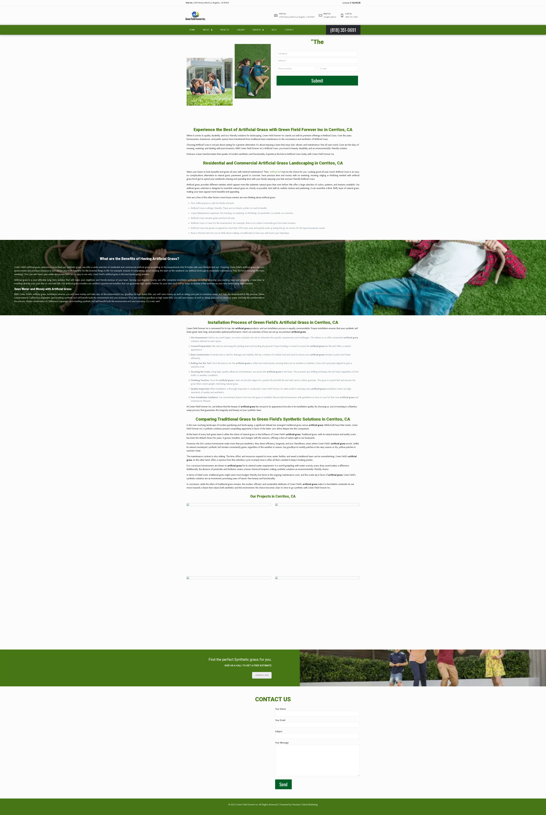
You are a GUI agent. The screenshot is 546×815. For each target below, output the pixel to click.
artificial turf (275, 172)
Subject (278, 731)
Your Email (280, 720)
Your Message (282, 742)
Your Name (280, 709)
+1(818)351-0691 (262, 675)
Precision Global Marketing (305, 804)
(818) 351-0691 (206, 3)
